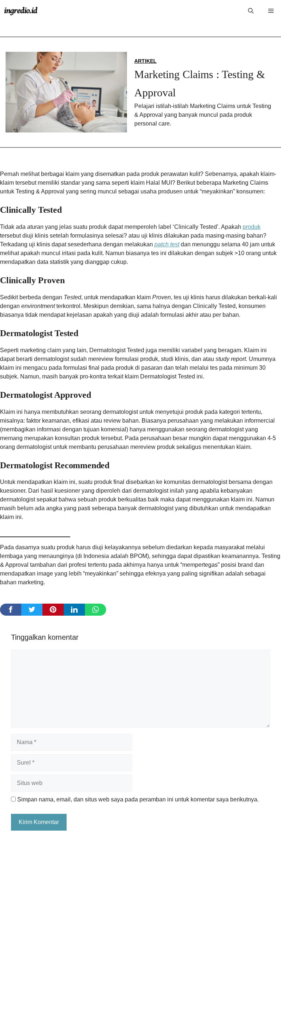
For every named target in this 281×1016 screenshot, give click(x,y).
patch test (166, 244)
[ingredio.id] (21, 11)
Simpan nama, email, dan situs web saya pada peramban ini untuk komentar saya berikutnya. (138, 799)
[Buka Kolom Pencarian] (251, 11)
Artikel (145, 61)
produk (252, 227)
